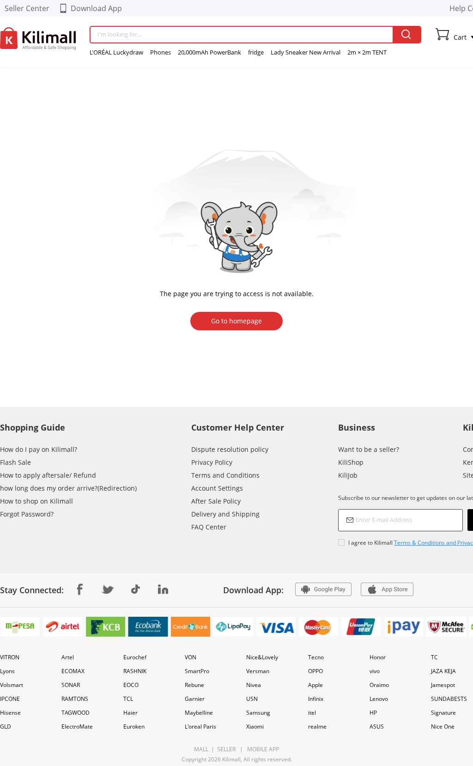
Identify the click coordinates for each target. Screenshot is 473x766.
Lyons (7, 671)
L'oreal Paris (200, 726)
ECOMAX (73, 671)
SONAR (70, 685)
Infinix (315, 699)
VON (190, 657)
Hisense (10, 713)
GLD (5, 726)
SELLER (226, 749)
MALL (201, 749)
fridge (256, 52)
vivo (375, 671)
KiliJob (348, 475)
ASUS (377, 726)
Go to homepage (236, 320)
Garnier (195, 699)
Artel (67, 657)
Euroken (134, 726)
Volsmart (11, 685)
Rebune (194, 685)
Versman (257, 671)
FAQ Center (208, 527)
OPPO (315, 671)
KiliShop (351, 462)
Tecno (316, 657)
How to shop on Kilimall (36, 501)
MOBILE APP (261, 749)
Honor (378, 657)
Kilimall (231, 759)
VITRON (9, 657)
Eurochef (134, 657)
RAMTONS (74, 699)
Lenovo (379, 699)
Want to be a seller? (368, 449)
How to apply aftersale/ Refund (48, 475)
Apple (315, 685)
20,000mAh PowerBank (209, 52)
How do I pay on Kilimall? (38, 449)
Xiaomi (255, 726)
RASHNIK (134, 671)
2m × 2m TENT (367, 52)
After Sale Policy (216, 501)
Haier (130, 713)
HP (373, 713)
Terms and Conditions (225, 475)
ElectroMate (77, 726)
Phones (160, 52)
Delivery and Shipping (225, 514)
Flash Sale (15, 462)
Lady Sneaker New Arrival (305, 52)
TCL (128, 699)
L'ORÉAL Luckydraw (116, 52)
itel (312, 713)
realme (317, 726)
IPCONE (10, 699)
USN (252, 699)
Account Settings (217, 488)
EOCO (131, 685)
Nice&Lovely (262, 657)
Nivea (253, 685)
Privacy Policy (211, 462)
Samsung (258, 713)
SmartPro (197, 671)
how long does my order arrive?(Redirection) (68, 488)
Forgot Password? (27, 514)
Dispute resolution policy (229, 449)
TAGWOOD (75, 713)
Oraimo (379, 685)
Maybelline (199, 713)
